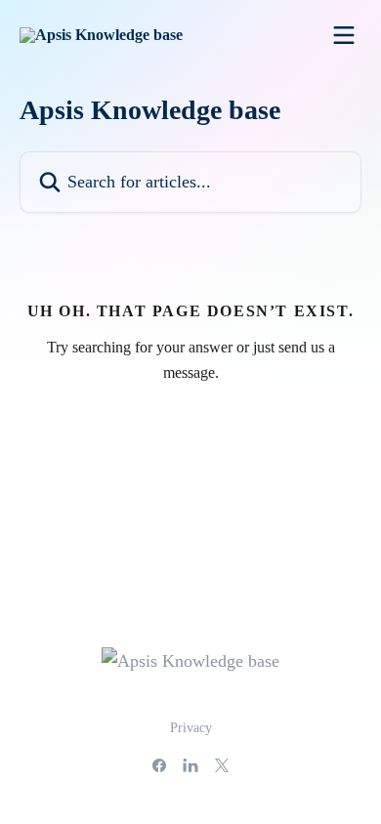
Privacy (191, 728)
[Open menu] (343, 35)
